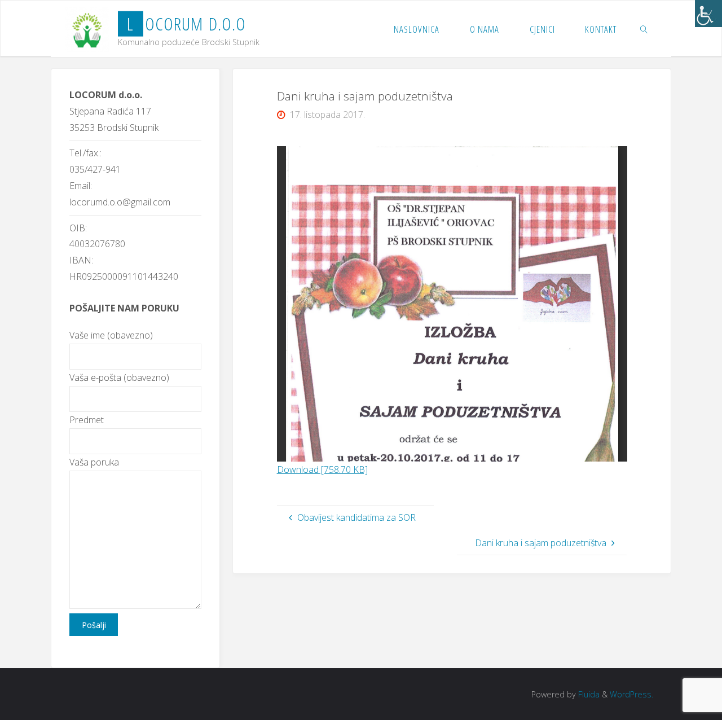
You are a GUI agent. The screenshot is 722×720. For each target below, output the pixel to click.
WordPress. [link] (631, 694)
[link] (708, 13)
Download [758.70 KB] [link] (322, 469)
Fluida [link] (588, 694)
